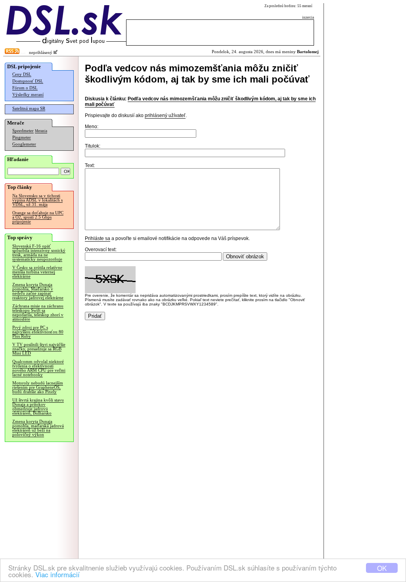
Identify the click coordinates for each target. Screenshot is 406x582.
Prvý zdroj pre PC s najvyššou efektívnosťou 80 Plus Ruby (37, 331)
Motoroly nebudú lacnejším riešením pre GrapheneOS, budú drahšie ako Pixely (37, 387)
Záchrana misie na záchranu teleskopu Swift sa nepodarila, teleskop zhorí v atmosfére (37, 312)
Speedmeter (23, 131)
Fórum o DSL (25, 88)
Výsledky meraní (28, 94)
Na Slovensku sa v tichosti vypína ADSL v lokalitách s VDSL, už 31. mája (37, 200)
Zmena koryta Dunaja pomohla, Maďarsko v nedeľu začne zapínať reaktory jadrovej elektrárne (37, 291)
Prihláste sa (97, 238)
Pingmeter (21, 137)
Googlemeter (24, 144)
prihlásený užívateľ (165, 115)
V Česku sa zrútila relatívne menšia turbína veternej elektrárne (37, 272)
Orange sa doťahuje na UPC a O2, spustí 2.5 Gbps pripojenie (37, 217)
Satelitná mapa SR (28, 108)
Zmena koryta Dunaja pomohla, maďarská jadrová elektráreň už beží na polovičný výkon (38, 428)
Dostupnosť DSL (27, 81)
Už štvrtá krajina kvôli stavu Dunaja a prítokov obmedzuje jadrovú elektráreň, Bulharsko (38, 406)
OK (382, 568)
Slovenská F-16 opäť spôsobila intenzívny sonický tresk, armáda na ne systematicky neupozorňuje (38, 252)
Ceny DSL (21, 74)
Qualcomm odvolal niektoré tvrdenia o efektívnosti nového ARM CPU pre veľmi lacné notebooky (38, 368)
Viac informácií (57, 574)
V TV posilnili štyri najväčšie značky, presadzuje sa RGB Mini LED (38, 348)
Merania (41, 131)
